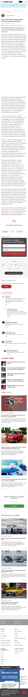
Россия (2, 652)
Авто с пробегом (18, 631)
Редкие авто (17, 642)
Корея (2, 663)
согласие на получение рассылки (12, 508)
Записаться (14, 253)
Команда (3, 621)
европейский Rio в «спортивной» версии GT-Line (13, 214)
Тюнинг (16, 633)
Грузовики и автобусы (5, 640)
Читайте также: (7, 358)
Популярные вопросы (5, 642)
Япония (2, 661)
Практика (3, 638)
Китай (2, 654)
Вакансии (16, 653)
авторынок (5, 231)
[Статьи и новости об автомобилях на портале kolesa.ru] (8, 1)
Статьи (2, 633)
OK (24, 692)
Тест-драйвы (3, 635)
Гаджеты (16, 640)
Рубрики (3, 629)
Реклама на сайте (18, 621)
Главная (2, 10)
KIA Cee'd (19, 231)
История (16, 635)
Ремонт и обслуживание (19, 638)
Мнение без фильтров (5, 645)
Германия (3, 659)
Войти (6, 286)
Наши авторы (17, 623)
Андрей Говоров (11, 15)
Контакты (3, 623)
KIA (12, 231)
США (2, 656)
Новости (7, 10)
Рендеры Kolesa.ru (18, 645)
